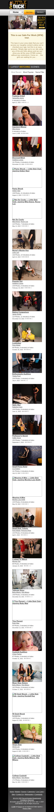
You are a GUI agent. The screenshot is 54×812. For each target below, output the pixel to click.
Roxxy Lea (24, 222)
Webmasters (29, 794)
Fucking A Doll (18, 96)
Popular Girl (17, 281)
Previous (12, 22)
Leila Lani (15, 252)
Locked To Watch (19, 559)
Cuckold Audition (19, 652)
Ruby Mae (15, 623)
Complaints (38, 794)
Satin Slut (16, 405)
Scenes (23, 792)
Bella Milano (16, 592)
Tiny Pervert (17, 621)
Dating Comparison (20, 312)
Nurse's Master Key (20, 250)
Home (12, 792)
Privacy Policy (27, 808)
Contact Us (20, 794)
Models (17, 792)
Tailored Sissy (18, 590)
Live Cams (39, 792)
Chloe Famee (17, 654)
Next (41, 22)
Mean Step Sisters (20, 683)
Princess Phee (26, 530)
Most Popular (28, 72)
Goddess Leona (17, 160)
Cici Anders (16, 469)
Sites (13, 794)
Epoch (20, 806)
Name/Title (39, 72)
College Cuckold (19, 776)
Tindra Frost (16, 376)
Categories (31, 792)
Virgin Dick (17, 745)
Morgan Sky (16, 561)
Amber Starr (16, 191)
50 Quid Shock (18, 714)
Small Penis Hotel (19, 467)
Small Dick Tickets (20, 528)
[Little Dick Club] (27, 4)
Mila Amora (16, 129)
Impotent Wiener (19, 127)
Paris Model (16, 345)
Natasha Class (17, 407)
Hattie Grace (16, 438)
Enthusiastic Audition (21, 374)
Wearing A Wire (18, 498)
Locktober (16, 343)
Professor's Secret (20, 436)
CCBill (13, 806)
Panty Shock (17, 189)
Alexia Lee (16, 747)
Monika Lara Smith (18, 500)
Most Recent (16, 72)
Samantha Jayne (18, 98)
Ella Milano (25, 592)
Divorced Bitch (18, 158)
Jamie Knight (16, 314)
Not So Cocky (18, 220)
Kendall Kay (16, 716)
